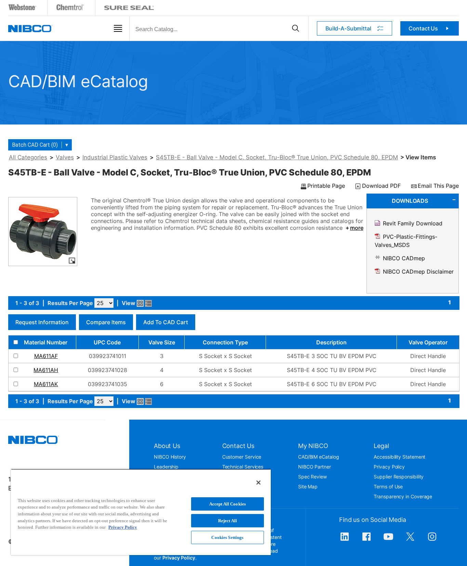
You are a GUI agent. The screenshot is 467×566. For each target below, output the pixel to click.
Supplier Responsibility (399, 476)
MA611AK (46, 384)
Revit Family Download (412, 223)
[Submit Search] (295, 28)
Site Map (308, 486)
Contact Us (423, 28)
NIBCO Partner (314, 467)
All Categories (28, 157)
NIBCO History (170, 457)
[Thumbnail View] (140, 303)
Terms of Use (388, 486)
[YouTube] (388, 540)
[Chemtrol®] (70, 9)
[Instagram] (432, 540)
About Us (167, 445)
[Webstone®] (22, 9)
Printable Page (326, 186)
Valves (65, 157)
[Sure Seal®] (129, 9)
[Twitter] (410, 540)
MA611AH (46, 370)
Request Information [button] (42, 322)
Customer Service (242, 457)
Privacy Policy (389, 467)
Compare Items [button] (106, 322)
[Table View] (148, 303)
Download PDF (381, 186)
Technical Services (243, 467)
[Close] (258, 482)
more (356, 227)
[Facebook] (366, 540)
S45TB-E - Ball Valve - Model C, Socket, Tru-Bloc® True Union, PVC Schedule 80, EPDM (277, 157)
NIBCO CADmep (404, 258)
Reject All (227, 520)
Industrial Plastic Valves (114, 157)
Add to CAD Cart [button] (165, 322)
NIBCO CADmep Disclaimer (418, 271)
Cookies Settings (227, 537)
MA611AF (46, 356)
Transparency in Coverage (403, 496)
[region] (141, 512)
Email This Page (438, 186)
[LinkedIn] (344, 540)
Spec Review (312, 476)
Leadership (166, 467)
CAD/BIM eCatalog (318, 457)
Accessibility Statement (399, 457)
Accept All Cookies (227, 503)
